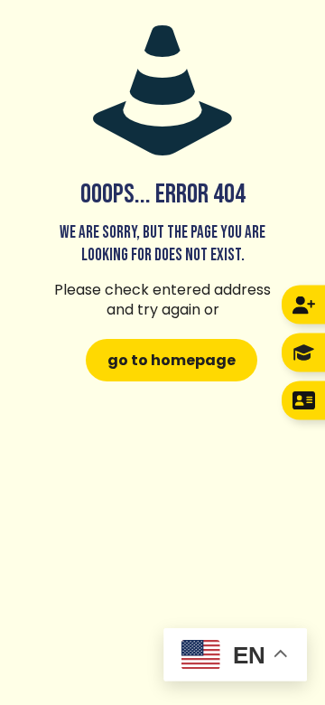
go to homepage (171, 360)
